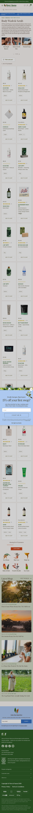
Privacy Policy (27, 420)
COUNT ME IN (16, 415)
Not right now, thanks (16, 423)
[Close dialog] (31, 389)
